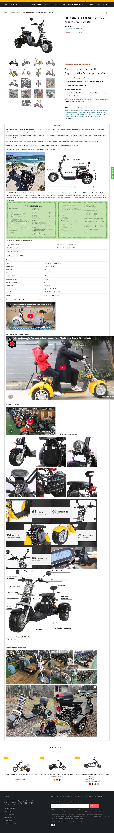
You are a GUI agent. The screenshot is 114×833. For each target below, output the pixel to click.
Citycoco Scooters (9, 817)
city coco (90, 110)
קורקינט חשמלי (88, 116)
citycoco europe (82, 112)
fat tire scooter (95, 114)
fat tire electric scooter (85, 114)
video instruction (79, 101)
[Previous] (102, 13)
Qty (66, 53)
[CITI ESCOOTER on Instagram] (20, 802)
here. (81, 818)
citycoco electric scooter (71, 112)
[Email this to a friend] (85, 107)
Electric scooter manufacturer (73, 28)
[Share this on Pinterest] (77, 107)
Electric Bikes (8, 820)
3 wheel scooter (74, 110)
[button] (69, 26)
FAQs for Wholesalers (68, 796)
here (88, 78)
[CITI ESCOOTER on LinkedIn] (26, 802)
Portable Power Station (10, 823)
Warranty (81, 796)
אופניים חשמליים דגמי (98, 116)
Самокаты (81, 116)
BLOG (100, 796)
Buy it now (99, 56)
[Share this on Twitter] (69, 107)
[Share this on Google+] (81, 107)
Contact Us (78, 4)
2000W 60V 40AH (70, 48)
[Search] (104, 4)
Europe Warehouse (9, 808)
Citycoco (48, 4)
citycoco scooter (91, 112)
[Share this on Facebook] (73, 107)
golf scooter (70, 116)
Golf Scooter (60, 4)
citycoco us (99, 112)
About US (54, 796)
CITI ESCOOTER (10, 4)
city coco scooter (98, 110)
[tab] (57, 125)
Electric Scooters (9, 814)
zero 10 (76, 116)
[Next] (107, 13)
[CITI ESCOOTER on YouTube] (14, 802)
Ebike (39, 4)
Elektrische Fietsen (74, 114)
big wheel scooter (83, 110)
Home (34, 4)
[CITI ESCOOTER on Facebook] (7, 802)
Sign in (99, 4)
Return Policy (91, 796)
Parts (69, 4)
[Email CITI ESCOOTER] (32, 802)
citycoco (105, 110)
